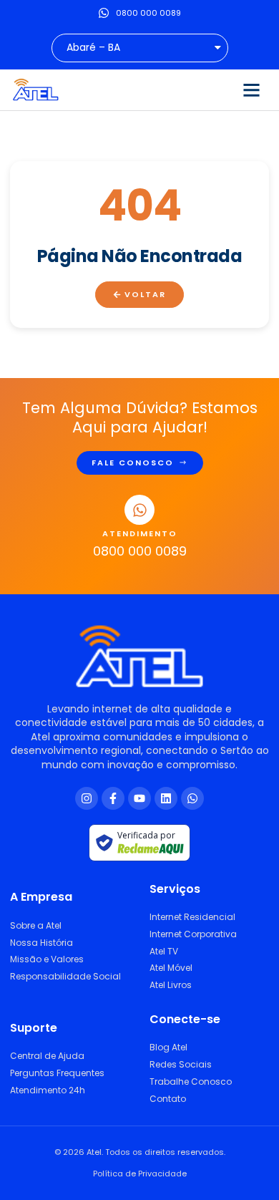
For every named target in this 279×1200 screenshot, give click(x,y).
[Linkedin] (166, 798)
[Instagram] (86, 798)
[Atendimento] (139, 510)
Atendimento (139, 533)
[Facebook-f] (113, 798)
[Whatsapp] (192, 798)
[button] (251, 90)
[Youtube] (139, 798)
